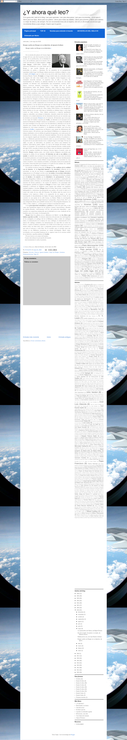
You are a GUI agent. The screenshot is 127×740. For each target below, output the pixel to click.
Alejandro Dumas (88, 287)
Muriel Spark (84, 456)
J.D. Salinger (94, 375)
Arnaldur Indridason (85, 305)
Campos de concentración (82, 172)
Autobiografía (87, 169)
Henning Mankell (89, 365)
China (93, 172)
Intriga (76, 202)
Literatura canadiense (95, 214)
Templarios (83, 274)
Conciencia (87, 175)
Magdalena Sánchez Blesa (86, 430)
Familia (79, 187)
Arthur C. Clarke (95, 305)
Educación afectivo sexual (81, 182)
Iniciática (98, 201)
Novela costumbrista (85, 240)
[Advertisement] (46, 321)
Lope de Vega (96, 423)
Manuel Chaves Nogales (85, 433)
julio (79, 624)
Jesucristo (77, 204)
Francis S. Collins (99, 350)
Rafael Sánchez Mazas (92, 474)
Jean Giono (84, 381)
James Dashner (81, 376)
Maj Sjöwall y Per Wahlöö (80, 431)
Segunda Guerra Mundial (94, 263)
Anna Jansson (96, 296)
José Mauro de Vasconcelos (81, 406)
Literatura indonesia (79, 224)
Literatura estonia (82, 219)
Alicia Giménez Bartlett (97, 291)
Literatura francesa (94, 221)
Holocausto (99, 199)
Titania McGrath (90, 501)
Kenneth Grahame (79, 418)
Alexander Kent (85, 290)
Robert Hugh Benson (97, 481)
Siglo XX (36, 254)
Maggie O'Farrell (98, 430)
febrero (80, 648)
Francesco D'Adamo (89, 350)
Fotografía (101, 188)
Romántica (87, 262)
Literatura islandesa (87, 225)
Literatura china (79, 215)
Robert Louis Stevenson (83, 482)
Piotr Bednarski (94, 469)
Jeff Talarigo (82, 384)
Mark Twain (82, 440)
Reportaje (93, 259)
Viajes (92, 277)
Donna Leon (90, 337)
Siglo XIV (77, 269)
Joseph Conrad (82, 397)
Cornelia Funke (88, 328)
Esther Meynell (84, 345)
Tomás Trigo (92, 502)
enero (79, 650)
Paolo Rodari (93, 461)
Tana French (82, 498)
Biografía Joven (88, 171)
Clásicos (36, 252)
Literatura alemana (95, 211)
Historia (94, 191)
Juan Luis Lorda (95, 409)
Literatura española (96, 217)
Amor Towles (84, 293)
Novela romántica (79, 243)
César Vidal (85, 331)
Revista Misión (80, 260)
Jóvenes (87, 204)
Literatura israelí (98, 225)
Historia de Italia (81, 197)
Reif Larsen (88, 479)
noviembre (81, 614)
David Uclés (83, 334)
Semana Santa (86, 264)
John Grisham (88, 390)
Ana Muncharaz (92, 294)
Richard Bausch (78, 481)
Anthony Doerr (90, 297)
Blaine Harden (91, 312)
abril (79, 643)
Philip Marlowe (78, 468)
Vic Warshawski (98, 277)
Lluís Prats (78, 423)
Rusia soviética (81, 263)
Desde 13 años (80, 685)
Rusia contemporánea (97, 262)
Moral (78, 235)
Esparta (76, 185)
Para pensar (86, 249)
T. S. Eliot (95, 497)
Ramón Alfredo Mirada (97, 476)
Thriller (84, 276)
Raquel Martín (78, 478)
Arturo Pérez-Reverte (93, 306)
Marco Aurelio (87, 434)
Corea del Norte (97, 175)
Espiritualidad (90, 185)
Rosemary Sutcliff (82, 484)
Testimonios (98, 274)
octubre (80, 616)
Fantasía (88, 187)
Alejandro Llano (98, 287)
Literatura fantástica (95, 219)
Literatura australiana (95, 213)
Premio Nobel (88, 254)
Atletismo (101, 167)
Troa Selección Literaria (82, 716)
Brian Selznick (92, 316)
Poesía (98, 251)
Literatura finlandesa (80, 220)
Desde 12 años (80, 683)
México (100, 235)
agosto (80, 621)
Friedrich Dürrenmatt (96, 354)
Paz (100, 249)
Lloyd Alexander (100, 421)
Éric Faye (88, 517)
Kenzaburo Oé (88, 418)
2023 (78, 600)
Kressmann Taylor (79, 419)
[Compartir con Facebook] (54, 250)
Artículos (31, 252)
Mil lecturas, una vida (82, 713)
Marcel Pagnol (79, 434)
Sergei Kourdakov (91, 489)
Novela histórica (98, 240)
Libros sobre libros (83, 210)
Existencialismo (99, 185)
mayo (79, 628)
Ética (88, 279)
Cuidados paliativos (93, 178)
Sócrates (82, 497)
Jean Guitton (93, 381)
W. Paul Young (84, 510)
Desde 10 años (80, 681)
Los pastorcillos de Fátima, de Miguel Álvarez (90, 630)
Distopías (89, 179)
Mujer (83, 235)
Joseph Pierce (78, 398)
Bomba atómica (98, 171)
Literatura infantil (90, 224)
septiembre (81, 619)
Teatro (76, 274)
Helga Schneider (80, 365)
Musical (90, 235)
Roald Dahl (87, 481)
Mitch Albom (96, 455)
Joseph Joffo (99, 397)
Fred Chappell (87, 353)
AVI (82, 284)
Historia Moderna (99, 193)
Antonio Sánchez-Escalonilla (90, 303)
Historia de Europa (86, 195)
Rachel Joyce (99, 472)
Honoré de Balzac (86, 368)
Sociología (85, 273)
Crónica (77, 178)
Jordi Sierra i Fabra (92, 394)
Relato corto (77, 259)
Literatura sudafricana (97, 232)
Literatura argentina (80, 213)
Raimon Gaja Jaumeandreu (85, 476)
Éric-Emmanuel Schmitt (96, 517)
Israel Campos (99, 371)
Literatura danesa (98, 215)
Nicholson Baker (84, 459)
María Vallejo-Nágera (95, 444)
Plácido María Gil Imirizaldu (92, 471)
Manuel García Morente (98, 433)
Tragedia (101, 276)
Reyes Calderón (97, 479)
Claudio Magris (90, 324)
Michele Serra (84, 449)
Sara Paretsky (79, 488)
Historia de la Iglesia (94, 197)
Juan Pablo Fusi (89, 410)
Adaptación (99, 164)
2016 (78, 658)
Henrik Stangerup (98, 365)
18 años (78, 679)
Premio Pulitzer (99, 254)
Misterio (101, 233)
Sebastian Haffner (99, 488)
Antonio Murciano (93, 302)
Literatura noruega (93, 230)
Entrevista (79, 184)
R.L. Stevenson (91, 472)
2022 (78, 603)
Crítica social (100, 176)
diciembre (81, 612)
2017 (78, 656)
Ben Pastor (85, 309)
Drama (76, 181)
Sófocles (88, 497)
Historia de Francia (98, 195)
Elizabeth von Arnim (84, 341)
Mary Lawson (95, 441)
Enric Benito (89, 342)
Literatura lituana (88, 229)
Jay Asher (97, 380)
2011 (78, 670)
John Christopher (90, 389)
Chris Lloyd (95, 323)
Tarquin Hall (89, 498)
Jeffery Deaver (90, 384)
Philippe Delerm (98, 468)
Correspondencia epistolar (80, 176)
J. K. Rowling (96, 373)
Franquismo (78, 190)
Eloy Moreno (94, 341)
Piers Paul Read (86, 469)
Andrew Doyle (88, 296)
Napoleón (92, 237)
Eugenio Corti (100, 345)
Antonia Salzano (98, 299)
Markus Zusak (89, 440)
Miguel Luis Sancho (80, 452)
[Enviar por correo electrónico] (49, 250)
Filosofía (83, 188)
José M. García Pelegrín (96, 404)
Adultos (77, 166)
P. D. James (94, 243)
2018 (78, 653)
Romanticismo (78, 262)
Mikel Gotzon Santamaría (86, 455)
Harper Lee (91, 363)
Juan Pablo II (98, 411)
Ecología (82, 181)
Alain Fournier (99, 286)
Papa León (77, 245)
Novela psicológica (96, 242)
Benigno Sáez (78, 311)
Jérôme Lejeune (82, 415)
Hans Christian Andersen (98, 362)
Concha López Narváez (81, 326)
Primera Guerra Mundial (82, 256)
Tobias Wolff (98, 501)
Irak (80, 202)
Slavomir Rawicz (87, 492)
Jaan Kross (101, 375)
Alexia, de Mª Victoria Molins (91, 126)
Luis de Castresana (84, 428)
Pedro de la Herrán (79, 466)
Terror (90, 274)
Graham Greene (95, 359)
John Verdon (92, 392)
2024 (78, 598)
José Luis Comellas (92, 402)
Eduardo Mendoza (94, 338)
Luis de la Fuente (95, 428)
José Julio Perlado (80, 402)
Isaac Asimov (84, 371)
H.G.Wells (88, 362)
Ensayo (101, 182)
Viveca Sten (98, 508)
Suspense (98, 273)
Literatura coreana (89, 215)
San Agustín (94, 485)
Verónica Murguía (87, 507)
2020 (78, 607)
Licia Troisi (92, 421)
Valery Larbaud (98, 505)
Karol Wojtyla (100, 415)
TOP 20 (42, 31)
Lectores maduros (97, 206)
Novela (93, 238)
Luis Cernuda (99, 425)
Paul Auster (91, 465)
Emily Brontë (82, 342)
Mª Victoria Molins (93, 456)
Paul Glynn (99, 465)
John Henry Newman (97, 390)
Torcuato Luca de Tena (80, 504)
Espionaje (82, 185)
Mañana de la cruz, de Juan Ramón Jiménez (90, 636)
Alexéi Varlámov (94, 290)
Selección (77, 264)
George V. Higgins (85, 357)
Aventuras (96, 169)
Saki (77, 485)
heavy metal (82, 279)
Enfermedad (94, 182)
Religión (85, 259)
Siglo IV (83, 267)
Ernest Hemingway (93, 344)
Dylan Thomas (99, 337)
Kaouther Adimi (91, 415)
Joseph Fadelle (91, 397)
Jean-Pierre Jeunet (95, 383)
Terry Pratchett (78, 499)
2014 (78, 663)
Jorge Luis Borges (54, 252)
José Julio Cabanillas (98, 399)
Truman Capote (99, 504)
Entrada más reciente (31, 337)
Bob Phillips (83, 314)
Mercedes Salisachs (81, 446)
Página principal (30, 31)
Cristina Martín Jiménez (81, 329)
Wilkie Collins (81, 511)
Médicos (95, 235)
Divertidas (98, 179)
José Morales (94, 406)
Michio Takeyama (93, 449)
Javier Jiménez (94, 378)
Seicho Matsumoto (80, 489)
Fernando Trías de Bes (89, 348)
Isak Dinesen (91, 371)
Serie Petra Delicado (97, 266)
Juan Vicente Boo (98, 412)
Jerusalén (99, 202)
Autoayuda (79, 169)
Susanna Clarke (84, 495)
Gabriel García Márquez (80, 356)
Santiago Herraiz (89, 487)
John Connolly (99, 389)
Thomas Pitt (77, 276)
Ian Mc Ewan (95, 368)
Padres (100, 243)
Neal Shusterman (94, 457)
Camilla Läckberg (87, 318)
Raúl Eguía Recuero (79, 479)
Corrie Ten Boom (98, 328)
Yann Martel (90, 514)
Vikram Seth (95, 507)
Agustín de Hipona (88, 286)
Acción (76, 164)
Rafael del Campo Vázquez (87, 475)
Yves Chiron (77, 516)
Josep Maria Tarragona (94, 395)
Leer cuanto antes (88, 208)
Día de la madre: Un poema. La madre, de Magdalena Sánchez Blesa (92, 46)
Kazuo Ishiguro (97, 416)
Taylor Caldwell (98, 498)
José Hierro (77, 399)
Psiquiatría (100, 256)
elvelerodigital (79, 724)
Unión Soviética (79, 277)
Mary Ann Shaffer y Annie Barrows (82, 441)
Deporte (82, 179)
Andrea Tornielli (79, 296)
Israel (88, 202)
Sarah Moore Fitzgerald (89, 488)
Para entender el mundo (83, 247)
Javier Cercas (86, 378)
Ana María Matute (81, 294)
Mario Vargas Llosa (86, 438)
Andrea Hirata (100, 294)
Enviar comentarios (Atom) (38, 340)
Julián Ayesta (95, 413)
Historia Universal (80, 194)
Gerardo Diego (94, 357)
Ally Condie (77, 293)
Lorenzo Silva (84, 424)
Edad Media (89, 181)
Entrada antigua (64, 337)
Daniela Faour (83, 332)
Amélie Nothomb (91, 293)
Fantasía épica (97, 187)
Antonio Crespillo (93, 300)
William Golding (92, 511)
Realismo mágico (91, 257)
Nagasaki (84, 237)
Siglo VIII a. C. (98, 267)
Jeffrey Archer (99, 384)
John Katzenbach (79, 392)
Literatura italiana (79, 227)
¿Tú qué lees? (80, 703)
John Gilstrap (79, 390)
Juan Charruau (86, 409)
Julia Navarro (86, 413)
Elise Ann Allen (94, 340)
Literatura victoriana (79, 233)
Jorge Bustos (100, 394)
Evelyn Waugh (81, 347)
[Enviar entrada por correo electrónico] (45, 250)
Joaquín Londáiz (83, 387)
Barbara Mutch (88, 308)
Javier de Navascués (89, 380)
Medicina (94, 233)
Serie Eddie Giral (95, 264)
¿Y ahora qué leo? (46, 12)
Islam (84, 202)
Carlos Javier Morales (87, 320)
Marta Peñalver (98, 440)
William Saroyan (86, 513)
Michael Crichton (85, 447)
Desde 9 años (80, 695)
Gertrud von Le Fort (85, 359)
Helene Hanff (100, 363)
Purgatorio (78, 257)
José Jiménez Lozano (86, 399)
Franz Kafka (99, 352)
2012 (78, 667)
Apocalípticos (98, 166)
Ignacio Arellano (44, 252)
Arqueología (77, 167)
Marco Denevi (95, 434)
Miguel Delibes (97, 450)
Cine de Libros (90, 174)
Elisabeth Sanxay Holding (84, 340)
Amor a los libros (87, 166)
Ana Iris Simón (100, 293)
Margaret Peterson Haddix (89, 436)
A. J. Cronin (77, 284)
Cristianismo (91, 177)
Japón (93, 202)
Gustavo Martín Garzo (79, 362)
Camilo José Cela (98, 318)
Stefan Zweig (78, 494)
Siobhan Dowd (78, 492)
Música (76, 237)
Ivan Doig (77, 373)
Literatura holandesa (89, 222)
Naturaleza (99, 237)
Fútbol (84, 190)
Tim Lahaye (97, 499)
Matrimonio (87, 233)
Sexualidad (77, 267)
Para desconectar (90, 245)
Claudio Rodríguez (99, 324)
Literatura (93, 210)
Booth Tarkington (91, 314)
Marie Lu (77, 438)
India (93, 201)
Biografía (78, 171)
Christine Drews (82, 324)
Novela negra (82, 242)
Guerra (95, 190)
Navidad (77, 238)
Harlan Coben (81, 363)
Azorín (81, 308)
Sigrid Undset (99, 491)
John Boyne (82, 389)
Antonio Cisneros (80, 300)
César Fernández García (94, 329)
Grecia (89, 190)
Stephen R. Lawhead (91, 494)
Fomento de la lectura (92, 188)
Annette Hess (82, 297)
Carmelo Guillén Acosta (80, 321)
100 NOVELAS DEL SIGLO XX (87, 31)
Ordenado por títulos (31, 35)
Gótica (87, 191)
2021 (78, 605)
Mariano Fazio (98, 437)
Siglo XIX (84, 269)
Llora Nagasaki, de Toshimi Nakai (93, 81)
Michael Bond (94, 446)
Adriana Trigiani (78, 286)
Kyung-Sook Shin (92, 419)
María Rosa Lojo (84, 444)
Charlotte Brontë (86, 323)
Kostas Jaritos (85, 206)
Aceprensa (83, 164)
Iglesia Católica (79, 201)
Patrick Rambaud (84, 465)
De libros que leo (80, 709)
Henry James (78, 366)
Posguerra (94, 253)
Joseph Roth (99, 398)
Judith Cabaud (78, 413)
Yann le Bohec (98, 514)
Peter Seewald (88, 466)
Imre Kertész (94, 370)
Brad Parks (99, 314)
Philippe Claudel (88, 468)
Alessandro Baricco (90, 288)
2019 (78, 610)
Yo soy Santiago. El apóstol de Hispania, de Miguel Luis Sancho (92, 137)
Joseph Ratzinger (89, 398)
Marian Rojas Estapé (86, 437)
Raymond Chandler (96, 478)
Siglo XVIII (99, 269)
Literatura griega (79, 222)
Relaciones (99, 257)
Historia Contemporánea (87, 193)
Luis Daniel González (81, 427)
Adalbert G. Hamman (97, 284)
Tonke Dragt (99, 502)
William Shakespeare (97, 513)
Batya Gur (97, 308)
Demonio (76, 179)
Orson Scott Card (94, 459)
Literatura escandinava (81, 217)
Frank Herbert (92, 352)
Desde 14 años (80, 687)
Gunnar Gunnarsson (84, 360)
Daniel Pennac (94, 331)
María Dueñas (83, 443)
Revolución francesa (90, 260)
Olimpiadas (88, 243)
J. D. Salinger (85, 373)
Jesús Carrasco (88, 386)
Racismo (84, 257)
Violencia (77, 279)
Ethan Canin (92, 345)
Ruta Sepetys (91, 484)
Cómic (100, 178)
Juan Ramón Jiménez (80, 412)
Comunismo (78, 175)
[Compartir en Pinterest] (56, 250)
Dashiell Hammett (94, 332)
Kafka (32, 129)
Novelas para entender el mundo (61, 31)
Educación (98, 181)
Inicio (49, 337)
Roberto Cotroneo (96, 482)
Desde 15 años (80, 689)
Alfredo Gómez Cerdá (85, 291)
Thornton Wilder (87, 499)
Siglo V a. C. (89, 267)
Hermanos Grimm (88, 366)
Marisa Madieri (96, 438)
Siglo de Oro (78, 273)
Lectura (80, 208)
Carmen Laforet (91, 321)
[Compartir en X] (52, 250)
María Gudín (93, 443)
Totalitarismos (93, 276)
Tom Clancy (77, 502)
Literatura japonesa (92, 227)
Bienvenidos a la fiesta (82, 705)
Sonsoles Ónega (98, 492)
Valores (87, 277)
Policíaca (78, 253)
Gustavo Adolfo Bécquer (96, 360)
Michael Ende (95, 447)
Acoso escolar (91, 164)
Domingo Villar (91, 335)
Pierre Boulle (77, 469)
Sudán (91, 273)
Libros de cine (98, 208)
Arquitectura (84, 167)
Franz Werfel (78, 353)
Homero (40, 118)
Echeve (86, 338)
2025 (78, 596)
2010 (78, 672)
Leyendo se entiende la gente (84, 711)
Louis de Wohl (94, 424)
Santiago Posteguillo (98, 487)
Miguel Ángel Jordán (86, 453)
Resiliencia (100, 259)
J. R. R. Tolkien (84, 375)
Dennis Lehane (91, 334)
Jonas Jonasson (82, 394)
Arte (90, 167)
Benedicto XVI (96, 309)
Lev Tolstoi (84, 421)
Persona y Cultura (88, 251)
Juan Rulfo (90, 412)
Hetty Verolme (98, 366)
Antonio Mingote (83, 302)
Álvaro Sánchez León (96, 516)
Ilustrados (88, 201)
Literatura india (99, 222)
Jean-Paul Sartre (86, 383)
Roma (100, 260)
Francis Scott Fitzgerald (81, 352)
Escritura (100, 184)
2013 (78, 665)
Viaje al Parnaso (80, 718)
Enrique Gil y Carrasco (99, 342)
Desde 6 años (80, 693)
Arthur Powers (82, 306)
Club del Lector (80, 707)
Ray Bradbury (86, 478)
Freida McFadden (84, 354)
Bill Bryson (82, 312)
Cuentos (83, 178)
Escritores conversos (90, 184)
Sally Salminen (85, 485)
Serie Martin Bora (86, 266)
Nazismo (85, 238)
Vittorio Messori (90, 508)
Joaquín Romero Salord (94, 387)
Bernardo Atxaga (95, 311)
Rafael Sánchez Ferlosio (80, 474)
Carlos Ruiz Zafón (98, 320)
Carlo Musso (77, 320)
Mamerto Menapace (93, 431)
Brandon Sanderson (80, 316)
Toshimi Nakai (90, 504)
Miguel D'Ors (86, 450)
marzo (80, 646)
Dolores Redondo (81, 335)
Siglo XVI (92, 269)
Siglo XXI (93, 271)
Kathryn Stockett (87, 416)
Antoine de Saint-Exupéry (84, 299)
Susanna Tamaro (93, 495)
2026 (78, 593)
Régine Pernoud (99, 484)
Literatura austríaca (80, 214)
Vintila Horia (82, 508)
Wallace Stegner (93, 510)
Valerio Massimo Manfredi (84, 505)
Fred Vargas (94, 353)
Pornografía (87, 253)
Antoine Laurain (99, 297)
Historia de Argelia (92, 194)
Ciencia (99, 172)
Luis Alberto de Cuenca (88, 425)
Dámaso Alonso (79, 338)
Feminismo (77, 188)
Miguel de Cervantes (92, 452)
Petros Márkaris (98, 466)
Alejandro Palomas (79, 288)
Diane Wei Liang (99, 334)
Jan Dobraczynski (93, 376)
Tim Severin (82, 501)
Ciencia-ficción (79, 174)
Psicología (93, 256)
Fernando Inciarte (91, 347)
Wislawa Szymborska (81, 514)
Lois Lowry (86, 423)
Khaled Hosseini (98, 418)
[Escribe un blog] (51, 250)
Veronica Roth (78, 507)
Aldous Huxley (78, 287)
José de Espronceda (91, 407)
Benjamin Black (86, 311)
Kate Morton (79, 416)
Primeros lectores (81, 697)
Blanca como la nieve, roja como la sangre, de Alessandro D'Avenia (93, 104)
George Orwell (93, 356)
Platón (80, 471)
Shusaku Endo (90, 491)
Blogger (73, 734)
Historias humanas (83, 199)
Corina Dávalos (92, 326)
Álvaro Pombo (85, 516)
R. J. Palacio (83, 472)
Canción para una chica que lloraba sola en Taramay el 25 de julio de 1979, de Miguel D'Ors (93, 58)
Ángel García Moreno (79, 517)
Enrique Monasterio (81, 344)
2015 (78, 660)
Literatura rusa (85, 232)
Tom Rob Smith (84, 502)
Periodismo (77, 251)
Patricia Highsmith (93, 463)
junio (79, 626)
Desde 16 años (80, 691)
